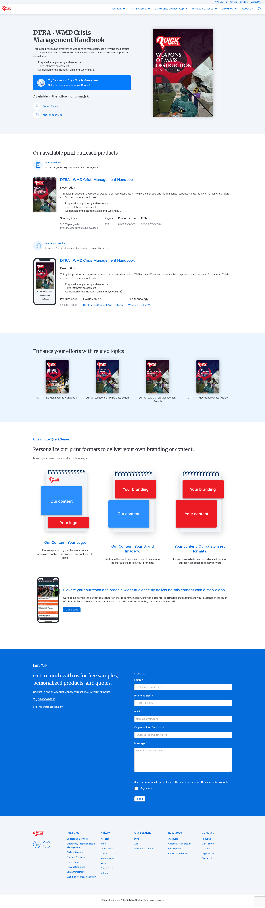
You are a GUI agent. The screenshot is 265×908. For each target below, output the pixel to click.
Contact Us (256, 2)
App (136, 843)
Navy (103, 863)
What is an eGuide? (139, 305)
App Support (174, 848)
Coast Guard (107, 848)
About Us (247, 8)
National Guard (108, 858)
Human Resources (76, 867)
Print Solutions (138, 8)
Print (136, 839)
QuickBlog (228, 8)
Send (140, 799)
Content (117, 8)
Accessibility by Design (179, 843)
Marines (104, 853)
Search (261, 8)
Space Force (107, 868)
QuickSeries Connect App (169, 8)
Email (138, 711)
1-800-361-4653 (46, 699)
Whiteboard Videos (203, 8)
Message (140, 743)
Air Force (105, 839)
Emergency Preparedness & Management (81, 845)
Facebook (46, 844)
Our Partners (232, 2)
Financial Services (76, 857)
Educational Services (77, 839)
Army (103, 843)
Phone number (143, 695)
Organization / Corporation (150, 727)
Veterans (105, 873)
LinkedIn (36, 844)
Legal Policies (209, 853)
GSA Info (244, 2)
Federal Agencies (75, 852)
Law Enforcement (75, 872)
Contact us (87, 85)
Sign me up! (147, 788)
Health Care (73, 862)
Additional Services (177, 853)
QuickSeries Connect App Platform (103, 305)
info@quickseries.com (50, 707)
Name (138, 679)
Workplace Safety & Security (81, 877)
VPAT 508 (219, 2)
